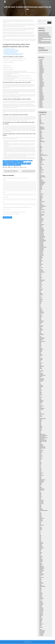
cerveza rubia (41, 251)
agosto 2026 (41, 59)
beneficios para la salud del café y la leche (11, 160)
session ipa (40, 546)
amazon (40, 133)
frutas (40, 332)
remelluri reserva (41, 518)
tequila (40, 564)
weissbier (40, 620)
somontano (41, 556)
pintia (40, 497)
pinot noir (40, 496)
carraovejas (41, 207)
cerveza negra (41, 248)
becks (40, 156)
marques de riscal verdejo (43, 441)
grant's (40, 343)
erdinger (40, 310)
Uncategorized (17, 167)
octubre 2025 (41, 70)
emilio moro (41, 309)
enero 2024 (41, 94)
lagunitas (40, 392)
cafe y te (40, 194)
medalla (40, 451)
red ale (40, 512)
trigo (40, 580)
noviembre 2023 (41, 96)
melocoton (40, 452)
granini (40, 342)
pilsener (40, 493)
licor (40, 403)
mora (40, 467)
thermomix (40, 571)
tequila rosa (41, 569)
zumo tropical (41, 635)
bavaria (40, 151)
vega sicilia (40, 585)
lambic (40, 393)
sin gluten (40, 552)
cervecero (40, 225)
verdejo (40, 588)
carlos (40, 202)
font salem (40, 326)
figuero (40, 319)
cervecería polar (41, 224)
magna (40, 421)
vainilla (40, 584)
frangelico (40, 328)
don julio (40, 300)
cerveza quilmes (41, 249)
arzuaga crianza (41, 138)
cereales (40, 222)
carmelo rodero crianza (42, 206)
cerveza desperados (42, 236)
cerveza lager (41, 243)
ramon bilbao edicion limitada (43, 510)
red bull (40, 513)
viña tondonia (41, 597)
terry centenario (41, 570)
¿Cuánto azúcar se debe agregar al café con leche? (11, 51)
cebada (40, 216)
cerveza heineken (41, 241)
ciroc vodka (41, 267)
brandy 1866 (41, 180)
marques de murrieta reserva (43, 437)
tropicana (40, 581)
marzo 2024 (41, 92)
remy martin (41, 520)
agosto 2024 (41, 86)
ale (39, 125)
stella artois (41, 560)
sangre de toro (41, 543)
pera (40, 485)
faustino (40, 315)
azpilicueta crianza (42, 141)
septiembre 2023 (41, 99)
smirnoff (40, 555)
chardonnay (41, 260)
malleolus (40, 426)
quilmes (40, 505)
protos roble (41, 502)
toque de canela (5, 165)
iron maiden (41, 359)
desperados (41, 294)
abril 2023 (40, 104)
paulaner (40, 484)
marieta (40, 433)
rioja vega (40, 528)
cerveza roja (41, 250)
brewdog (40, 185)
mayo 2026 (41, 62)
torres (40, 578)
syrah (40, 562)
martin (40, 443)
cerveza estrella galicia (42, 240)
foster (40, 327)
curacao (40, 290)
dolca (40, 298)
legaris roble (41, 401)
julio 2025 (40, 74)
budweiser (40, 189)
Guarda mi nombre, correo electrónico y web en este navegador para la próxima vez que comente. (17, 207)
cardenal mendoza (42, 201)
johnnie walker (41, 370)
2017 (40, 117)
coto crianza (41, 281)
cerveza (40, 226)
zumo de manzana (41, 631)
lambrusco (40, 394)
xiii (39, 628)
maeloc (40, 420)
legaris (40, 399)
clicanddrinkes (6, 167)
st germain (40, 559)
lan (39, 395)
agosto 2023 (41, 100)
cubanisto (40, 286)
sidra (40, 551)
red (39, 511)
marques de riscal (41, 438)
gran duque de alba (42, 341)
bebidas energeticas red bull (43, 155)
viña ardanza (41, 593)
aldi (39, 124)
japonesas (40, 368)
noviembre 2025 (41, 69)
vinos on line (41, 612)
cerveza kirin (41, 242)
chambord (40, 256)
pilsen (40, 492)
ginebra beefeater (41, 337)
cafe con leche (41, 193)
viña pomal (40, 595)
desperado (40, 293)
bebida (4, 160)
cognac (40, 276)
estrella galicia (41, 311)
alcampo (40, 122)
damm (40, 292)
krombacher (41, 385)
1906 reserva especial (42, 114)
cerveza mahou (41, 244)
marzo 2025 (41, 78)
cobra (40, 273)
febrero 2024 (41, 93)
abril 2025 (40, 77)
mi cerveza (40, 458)
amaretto (40, 132)
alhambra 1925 (41, 126)
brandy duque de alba (42, 182)
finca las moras (41, 320)
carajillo (40, 199)
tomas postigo (41, 577)
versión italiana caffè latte (17, 165)
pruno (40, 504)
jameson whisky (41, 366)
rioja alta (40, 527)
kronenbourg (41, 386)
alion (40, 130)
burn (40, 190)
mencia (40, 454)
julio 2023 (40, 101)
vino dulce (40, 602)
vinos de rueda (41, 610)
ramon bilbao (41, 509)
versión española (10, 165)
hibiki (40, 352)
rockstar (40, 529)
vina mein (40, 594)
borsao (40, 174)
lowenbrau (40, 416)
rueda (40, 536)
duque (40, 302)
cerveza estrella (41, 239)
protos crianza (41, 500)
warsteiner (40, 619)
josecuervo (40, 376)
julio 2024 (40, 87)
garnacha (40, 333)
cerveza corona (41, 233)
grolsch (40, 345)
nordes (40, 476)
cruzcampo (41, 284)
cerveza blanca (41, 231)
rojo (39, 530)
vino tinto (40, 606)
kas (39, 382)
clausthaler (41, 269)
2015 (40, 115)
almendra (40, 131)
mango (40, 428)
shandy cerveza (41, 547)
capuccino (40, 198)
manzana (40, 429)
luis (39, 417)
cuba (40, 285)
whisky (40, 622)
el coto (40, 307)
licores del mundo (41, 408)
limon (40, 411)
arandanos (40, 135)
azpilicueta (40, 140)
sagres (40, 538)
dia (39, 295)
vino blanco (41, 601)
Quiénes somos (43, 1)
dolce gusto (41, 299)
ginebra (40, 336)
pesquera (40, 487)
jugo (40, 377)
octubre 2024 (41, 84)
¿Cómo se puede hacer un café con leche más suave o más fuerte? (13, 54)
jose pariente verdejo (42, 375)
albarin (40, 121)
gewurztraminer (41, 334)
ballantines (40, 147)
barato (40, 149)
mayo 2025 (41, 76)
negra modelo (41, 475)
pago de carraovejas (42, 479)
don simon (40, 301)
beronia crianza (41, 164)
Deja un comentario (24, 167)
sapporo (40, 544)
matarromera (41, 445)
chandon (40, 258)
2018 (40, 118)
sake (40, 539)
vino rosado (41, 604)
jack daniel (40, 362)
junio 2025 (40, 75)
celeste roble (41, 219)
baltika (40, 148)
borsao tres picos (41, 175)
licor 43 (40, 404)
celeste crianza (41, 218)
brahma (40, 177)
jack (40, 361)
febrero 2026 (41, 66)
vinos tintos (41, 613)
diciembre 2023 (41, 95)
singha (40, 553)
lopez (40, 412)
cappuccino (41, 197)
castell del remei (41, 214)
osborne (40, 478)
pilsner (40, 494)
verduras (40, 589)
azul (40, 142)
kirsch (40, 384)
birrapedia (40, 167)
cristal (40, 283)
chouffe (40, 265)
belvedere (40, 160)
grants (40, 344)
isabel (40, 360)
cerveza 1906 (41, 227)
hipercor (40, 353)
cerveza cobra (41, 232)
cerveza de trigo (41, 235)
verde (40, 587)
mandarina (40, 427)
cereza (40, 223)
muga (40, 471)
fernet (40, 318)
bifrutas (40, 166)
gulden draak (41, 349)
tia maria (40, 572)
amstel (40, 134)
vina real (40, 596)
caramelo (40, 200)
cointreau (40, 277)
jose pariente (41, 374)
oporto (40, 477)
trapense (40, 579)
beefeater (40, 157)
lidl (39, 410)
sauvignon (40, 545)
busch (40, 191)
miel (40, 460)
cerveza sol (41, 252)
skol (40, 554)
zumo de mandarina (42, 630)
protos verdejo (41, 503)
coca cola (40, 274)
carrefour (40, 208)
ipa (39, 357)
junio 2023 (40, 102)
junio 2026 (40, 61)
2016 (40, 116)
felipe (40, 317)
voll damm (40, 618)
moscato (40, 470)
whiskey (40, 621)
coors (40, 278)
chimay (40, 261)
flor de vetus (41, 325)
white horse (41, 627)
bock (40, 173)
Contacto (50, 1)
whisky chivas (41, 623)
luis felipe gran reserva (42, 418)
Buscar (49, 22)
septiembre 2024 (41, 85)
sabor (40, 537)
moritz (40, 469)
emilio (40, 308)
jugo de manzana (41, 378)
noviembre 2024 (41, 83)
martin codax (41, 444)
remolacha (40, 519)
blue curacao (41, 172)
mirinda (40, 462)
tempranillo (41, 563)
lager (40, 391)
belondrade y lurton (42, 159)
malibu (40, 425)
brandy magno (41, 184)
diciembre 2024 (41, 82)
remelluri (40, 517)
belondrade (41, 158)
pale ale (40, 483)
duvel (40, 303)
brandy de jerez (41, 181)
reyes (40, 522)
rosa (40, 534)
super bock (41, 561)
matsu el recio (41, 450)
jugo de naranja (41, 379)
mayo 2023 (41, 103)
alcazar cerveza (41, 123)
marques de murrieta (42, 436)
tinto (40, 576)
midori (40, 459)
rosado (40, 535)
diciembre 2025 (41, 68)
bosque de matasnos (42, 176)
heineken (40, 350)
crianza (40, 282)
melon (40, 453)
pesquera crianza (41, 488)
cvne (40, 291)
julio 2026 (40, 60)
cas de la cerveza (41, 209)
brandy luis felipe (41, 183)
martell (40, 442)
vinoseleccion (41, 614)
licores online (41, 409)
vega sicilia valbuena (42, 586)
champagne (41, 257)
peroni (40, 486)
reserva (40, 521)
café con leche (30, 160)
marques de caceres (42, 434)
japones (40, 367)
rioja (40, 526)
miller (40, 461)
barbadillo (40, 150)
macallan (40, 419)
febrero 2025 (41, 79)
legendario (40, 402)
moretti (40, 468)
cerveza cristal (41, 234)
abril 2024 (40, 91)
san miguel (40, 542)
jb (39, 369)
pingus (40, 495)
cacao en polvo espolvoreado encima (22, 160)
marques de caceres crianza (43, 435)
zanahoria (40, 629)
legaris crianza (41, 400)
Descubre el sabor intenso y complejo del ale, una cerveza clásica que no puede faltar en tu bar (11, 171)
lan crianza (40, 396)
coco (40, 275)
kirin (39, 383)
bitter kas (40, 168)
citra (40, 268)
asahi (40, 139)
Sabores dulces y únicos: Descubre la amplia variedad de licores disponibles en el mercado (28, 171)
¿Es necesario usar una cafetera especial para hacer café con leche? (13, 53)
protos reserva (41, 501)
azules (40, 143)
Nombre (4, 192)
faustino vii (40, 316)
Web (3, 201)
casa (40, 210)
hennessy (40, 351)
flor (39, 324)
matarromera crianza (42, 446)
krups (40, 387)
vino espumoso (41, 603)
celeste (40, 217)
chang (40, 259)
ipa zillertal (40, 358)
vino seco (40, 605)
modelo (40, 463)
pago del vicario (41, 480)
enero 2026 (41, 67)
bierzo (40, 165)
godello (40, 340)
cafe (40, 192)
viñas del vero (41, 598)
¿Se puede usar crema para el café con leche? (10, 52)
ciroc (40, 266)
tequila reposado (41, 568)
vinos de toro (41, 611)
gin (39, 335)
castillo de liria (41, 215)
